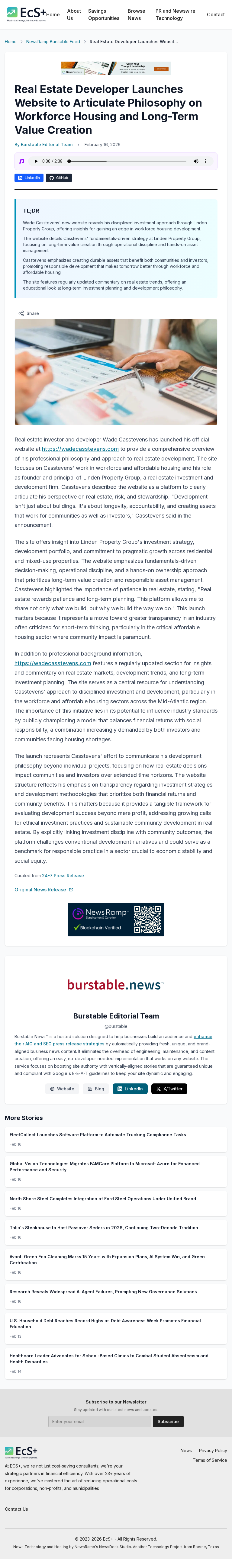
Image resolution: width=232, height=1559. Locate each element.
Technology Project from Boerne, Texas (183, 1547)
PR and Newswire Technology (175, 14)
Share (33, 313)
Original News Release (40, 890)
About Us (74, 14)
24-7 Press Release (63, 875)
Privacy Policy (213, 1450)
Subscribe (168, 1421)
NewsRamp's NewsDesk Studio (103, 1547)
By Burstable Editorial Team (43, 144)
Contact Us (16, 1509)
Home (53, 14)
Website (65, 1088)
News (186, 1450)
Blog (99, 1088)
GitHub (62, 177)
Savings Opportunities (103, 14)
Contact (216, 14)
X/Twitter (172, 1088)
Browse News (136, 14)
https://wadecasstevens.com (80, 449)
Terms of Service (210, 1460)
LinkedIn (32, 177)
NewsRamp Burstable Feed (53, 41)
